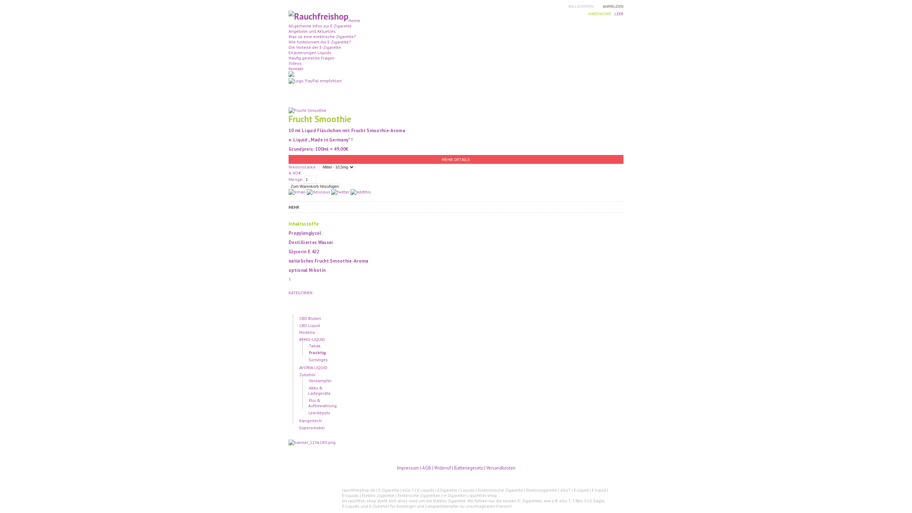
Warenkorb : (600, 13)
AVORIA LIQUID (313, 367)
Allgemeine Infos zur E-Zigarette (320, 25)
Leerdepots (319, 412)
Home (354, 20)
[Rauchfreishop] (318, 16)
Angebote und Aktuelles (312, 31)
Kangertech (310, 420)
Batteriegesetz (468, 468)
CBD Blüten (310, 318)
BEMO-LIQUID (312, 339)
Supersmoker (312, 427)
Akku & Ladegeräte (319, 390)
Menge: (296, 179)
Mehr (294, 207)
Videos (295, 63)
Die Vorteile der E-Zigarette (315, 47)
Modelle (307, 332)
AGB (427, 468)
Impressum (408, 468)
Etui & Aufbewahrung (322, 403)
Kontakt (296, 68)
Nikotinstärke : (303, 167)
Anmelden (613, 6)
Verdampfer (320, 380)
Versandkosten (500, 468)
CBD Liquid (309, 325)
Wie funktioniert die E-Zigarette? (320, 42)
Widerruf (442, 468)
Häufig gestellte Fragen (312, 58)
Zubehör (307, 374)
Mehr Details (456, 159)
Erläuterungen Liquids (310, 52)
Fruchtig (317, 352)
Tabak (315, 345)
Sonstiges (318, 359)
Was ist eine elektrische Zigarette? (322, 36)
